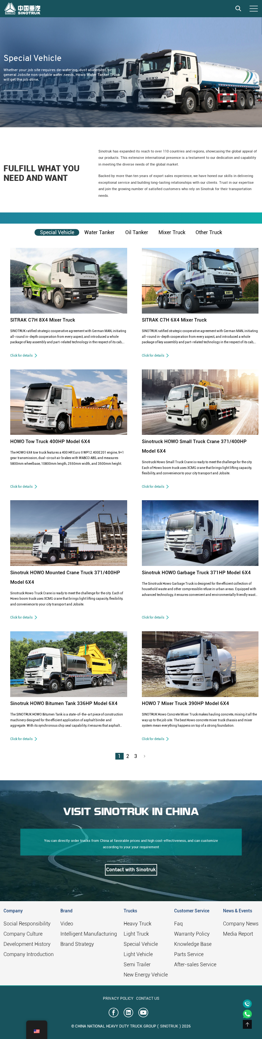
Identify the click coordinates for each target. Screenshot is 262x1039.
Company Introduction (29, 954)
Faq (178, 924)
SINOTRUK (169, 1026)
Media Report (238, 934)
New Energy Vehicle (146, 975)
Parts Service (189, 954)
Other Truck (209, 232)
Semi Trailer (137, 964)
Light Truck (136, 934)
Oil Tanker (136, 232)
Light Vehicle (138, 954)
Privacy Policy (118, 998)
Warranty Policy (192, 934)
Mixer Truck (171, 232)
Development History (27, 944)
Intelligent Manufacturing (88, 934)
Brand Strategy (77, 944)
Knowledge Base (193, 944)
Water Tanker (99, 232)
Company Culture (23, 934)
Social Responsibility (27, 924)
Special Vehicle (57, 232)
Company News (240, 924)
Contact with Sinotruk (131, 869)
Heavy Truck (137, 924)
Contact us (147, 998)
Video (66, 924)
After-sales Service (195, 964)
